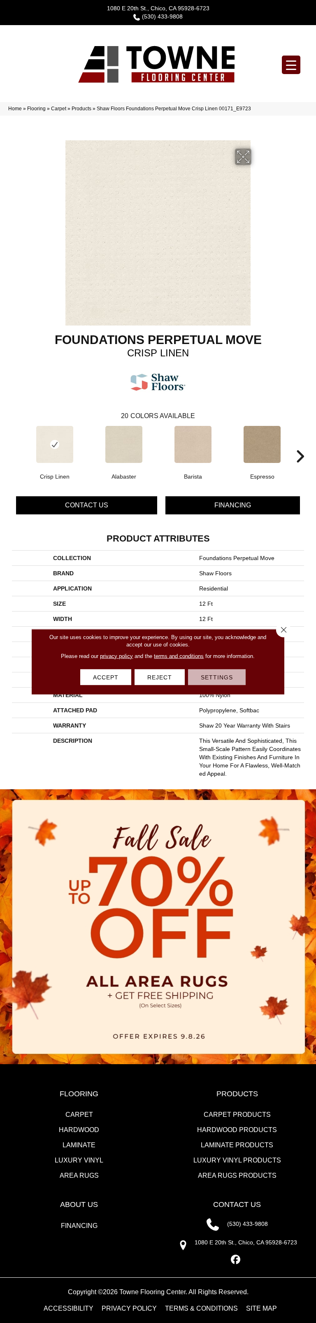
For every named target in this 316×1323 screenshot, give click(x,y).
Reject (159, 677)
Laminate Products (237, 1145)
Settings (217, 677)
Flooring (36, 109)
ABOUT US (79, 1204)
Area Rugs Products (237, 1175)
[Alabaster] (123, 444)
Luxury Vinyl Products (237, 1160)
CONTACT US (237, 1204)
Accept (105, 677)
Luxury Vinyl (79, 1160)
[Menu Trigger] (291, 65)
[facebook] (236, 1260)
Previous (16, 444)
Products (81, 109)
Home (15, 109)
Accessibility (68, 1308)
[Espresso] (262, 444)
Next (300, 444)
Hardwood (79, 1129)
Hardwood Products (237, 1129)
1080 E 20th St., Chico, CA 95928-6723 (158, 8)
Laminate (79, 1145)
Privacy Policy (129, 1308)
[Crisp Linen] (54, 444)
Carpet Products (237, 1114)
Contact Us (86, 505)
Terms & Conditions (201, 1308)
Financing (232, 505)
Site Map (261, 1308)
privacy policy (116, 656)
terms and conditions (179, 656)
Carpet (58, 109)
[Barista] (193, 444)
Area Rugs (79, 1175)
